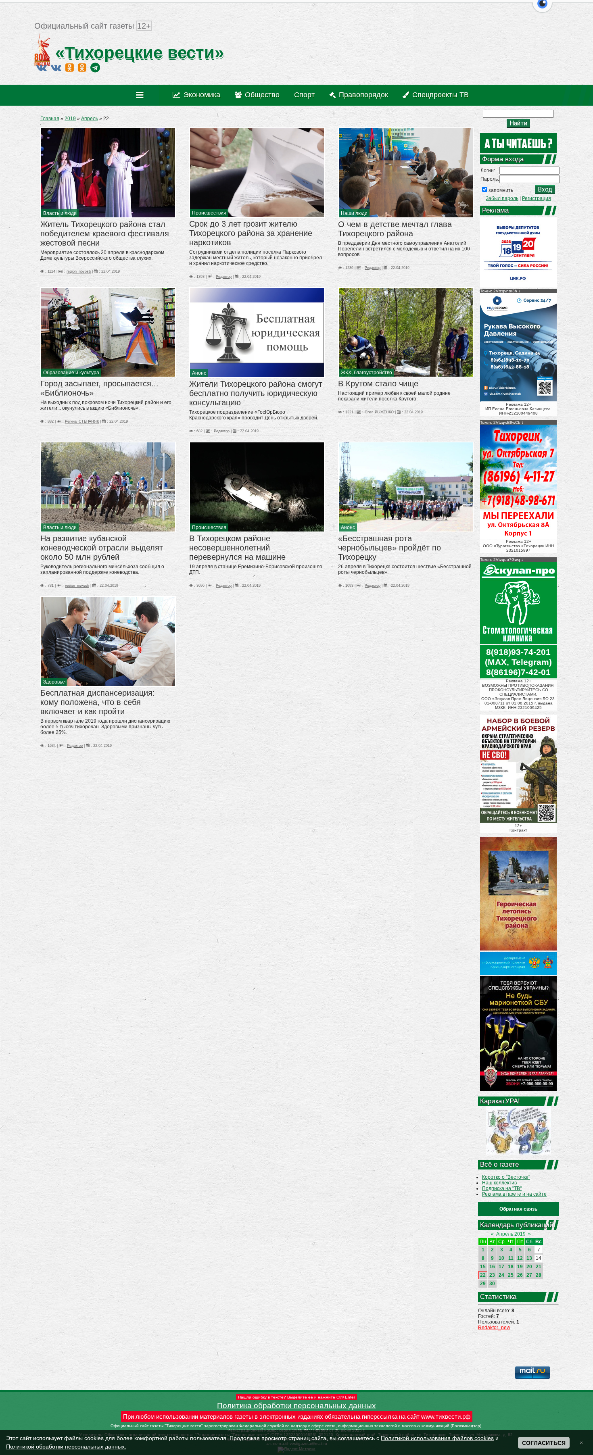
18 (511, 1266)
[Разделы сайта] (141, 95)
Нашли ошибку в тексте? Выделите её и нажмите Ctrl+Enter (296, 1397)
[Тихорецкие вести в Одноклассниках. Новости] (69, 67)
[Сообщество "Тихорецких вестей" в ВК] (56, 67)
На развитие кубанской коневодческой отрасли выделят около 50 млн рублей (101, 547)
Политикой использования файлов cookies (437, 1438)
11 (511, 1258)
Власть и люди (60, 213)
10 (501, 1258)
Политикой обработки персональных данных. (66, 1446)
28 (538, 1275)
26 (520, 1275)
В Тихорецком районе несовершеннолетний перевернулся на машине (237, 547)
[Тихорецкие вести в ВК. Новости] (41, 67)
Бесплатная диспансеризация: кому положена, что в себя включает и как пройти (97, 702)
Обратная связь (518, 1209)
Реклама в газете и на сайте (514, 1194)
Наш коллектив (499, 1183)
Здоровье (54, 682)
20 (529, 1266)
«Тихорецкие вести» (137, 52)
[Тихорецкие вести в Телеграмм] (95, 67)
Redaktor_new (494, 1327)
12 (520, 1258)
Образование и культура (71, 372)
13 (529, 1258)
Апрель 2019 (511, 1234)
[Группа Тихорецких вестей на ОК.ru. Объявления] (82, 67)
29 (483, 1283)
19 (520, 1266)
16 (492, 1266)
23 (492, 1275)
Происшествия (209, 213)
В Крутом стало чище (378, 383)
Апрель (89, 118)
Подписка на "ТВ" (502, 1188)
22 (483, 1275)
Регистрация (536, 198)
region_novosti (79, 271)
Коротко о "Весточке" (506, 1177)
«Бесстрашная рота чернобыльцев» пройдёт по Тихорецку (389, 547)
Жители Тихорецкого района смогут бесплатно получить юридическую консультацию (255, 393)
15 (483, 1266)
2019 (70, 118)
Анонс (199, 373)
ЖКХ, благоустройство (366, 372)
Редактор (224, 277)
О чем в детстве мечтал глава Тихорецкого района (395, 229)
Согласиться (544, 1443)
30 (492, 1283)
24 (501, 1275)
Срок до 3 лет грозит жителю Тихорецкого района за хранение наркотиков (250, 233)
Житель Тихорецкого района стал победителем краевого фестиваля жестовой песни (104, 233)
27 (529, 1275)
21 (538, 1266)
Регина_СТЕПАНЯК (82, 421)
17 (501, 1266)
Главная (49, 118)
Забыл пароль (502, 198)
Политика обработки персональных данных (296, 1405)
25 (511, 1275)
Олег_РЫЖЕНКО (379, 412)
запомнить (501, 190)
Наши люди (354, 213)
